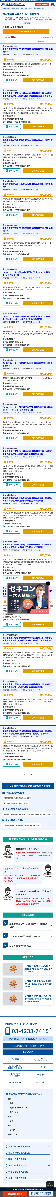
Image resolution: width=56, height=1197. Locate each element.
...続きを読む (27, 23)
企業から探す (28, 8)
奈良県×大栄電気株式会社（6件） (40, 814)
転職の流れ (28, 1052)
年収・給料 (14, 1112)
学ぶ (10, 1116)
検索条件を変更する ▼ (26, 31)
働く (9, 1098)
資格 (12, 1121)
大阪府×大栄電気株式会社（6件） (15, 814)
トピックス (12, 1129)
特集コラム (12, 1134)
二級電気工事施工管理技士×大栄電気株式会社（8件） (22, 825)
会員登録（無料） (42, 4)
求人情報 (20, 8)
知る (9, 1125)
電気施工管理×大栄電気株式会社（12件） (17, 798)
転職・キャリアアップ (18, 1107)
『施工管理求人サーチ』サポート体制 (28, 1045)
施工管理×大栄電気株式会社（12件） (16, 803)
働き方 (12, 1103)
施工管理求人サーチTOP (10, 8)
